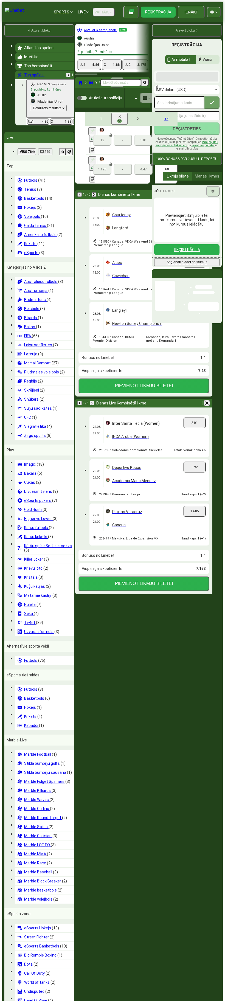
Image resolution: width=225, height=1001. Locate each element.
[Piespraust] (92, 131)
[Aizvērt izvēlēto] (62, 151)
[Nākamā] (94, 194)
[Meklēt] (145, 82)
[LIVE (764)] (80, 82)
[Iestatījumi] (213, 235)
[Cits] (147, 98)
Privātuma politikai (203, 189)
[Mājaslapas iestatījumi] (214, 12)
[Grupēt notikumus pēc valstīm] (69, 151)
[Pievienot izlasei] (92, 138)
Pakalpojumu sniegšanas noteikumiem (187, 187)
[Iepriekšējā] (68, 75)
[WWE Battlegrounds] (91, 82)
